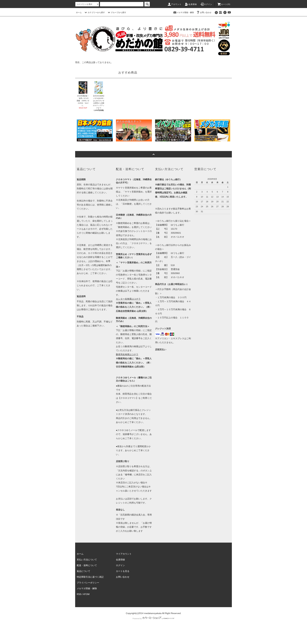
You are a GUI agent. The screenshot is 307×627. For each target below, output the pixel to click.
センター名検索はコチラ (128, 299)
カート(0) (225, 4)
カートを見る (122, 571)
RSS (79, 594)
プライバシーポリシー (88, 582)
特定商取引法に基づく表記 (90, 577)
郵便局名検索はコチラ (127, 354)
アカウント (176, 4)
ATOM (86, 594)
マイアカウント (124, 554)
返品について (83, 571)
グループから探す (118, 12)
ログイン (208, 4)
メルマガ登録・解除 (185, 12)
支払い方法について (87, 559)
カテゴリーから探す (96, 12)
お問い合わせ (205, 12)
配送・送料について (87, 565)
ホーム (79, 12)
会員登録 (193, 4)
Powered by (137, 618)
